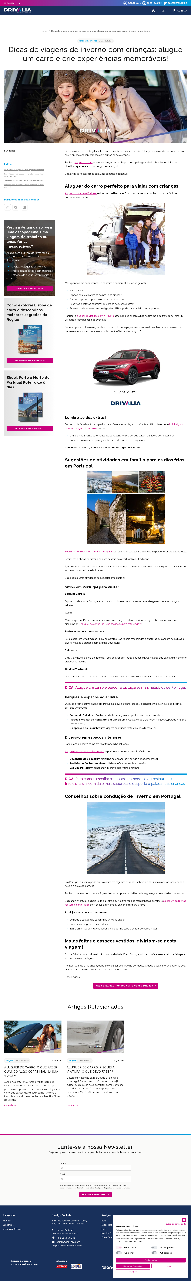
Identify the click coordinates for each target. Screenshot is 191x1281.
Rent (163, 10)
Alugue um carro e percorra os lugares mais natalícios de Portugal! (131, 687)
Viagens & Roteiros (12, 1229)
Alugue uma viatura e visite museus (84, 751)
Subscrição (8, 1225)
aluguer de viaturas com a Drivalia (95, 316)
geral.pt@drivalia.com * (68, 1242)
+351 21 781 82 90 (64, 1230)
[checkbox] (119, 1247)
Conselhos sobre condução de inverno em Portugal (24, 180)
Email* (63, 1174)
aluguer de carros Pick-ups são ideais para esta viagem (111, 624)
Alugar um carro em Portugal (81, 193)
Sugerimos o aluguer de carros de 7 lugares (89, 551)
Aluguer (7, 1221)
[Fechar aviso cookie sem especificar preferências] (184, 1220)
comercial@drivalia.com (24, 1264)
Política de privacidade (175, 1224)
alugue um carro (84, 162)
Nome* (63, 1163)
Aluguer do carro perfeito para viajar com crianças (24, 170)
